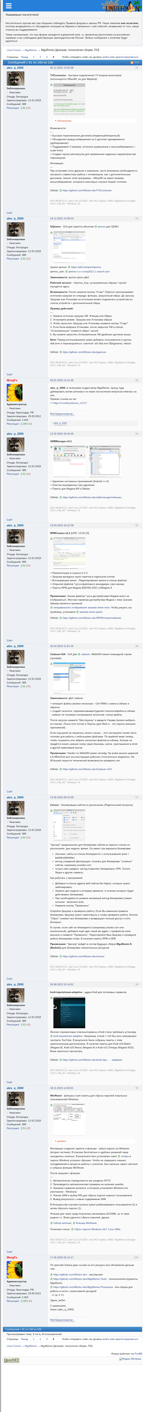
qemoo (102, 226)
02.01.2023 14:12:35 (62, 380)
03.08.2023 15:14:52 (62, 984)
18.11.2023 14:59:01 (61, 1088)
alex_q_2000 (15, 67)
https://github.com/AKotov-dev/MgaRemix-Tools (79, 1278)
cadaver (85, 654)
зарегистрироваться (126, 57)
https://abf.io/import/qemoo (86, 267)
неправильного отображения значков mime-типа (81, 607)
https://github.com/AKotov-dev (70, 1274)
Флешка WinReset (86, 1223)
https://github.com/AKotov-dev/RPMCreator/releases (92, 617)
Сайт (9, 212)
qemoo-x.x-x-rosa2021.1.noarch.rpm (89, 271)
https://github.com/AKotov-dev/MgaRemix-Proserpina (83, 1287)
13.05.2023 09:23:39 (62, 797)
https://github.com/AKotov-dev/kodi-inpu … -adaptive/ (92, 1059)
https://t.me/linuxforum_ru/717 (70, 403)
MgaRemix (31, 50)
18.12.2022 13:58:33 (62, 218)
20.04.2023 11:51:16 (61, 646)
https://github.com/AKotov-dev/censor (84, 956)
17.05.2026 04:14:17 (62, 1257)
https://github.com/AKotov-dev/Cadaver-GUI (87, 769)
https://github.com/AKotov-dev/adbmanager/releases (92, 497)
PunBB (138, 1353)
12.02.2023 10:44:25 (62, 433)
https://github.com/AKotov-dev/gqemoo (84, 352)
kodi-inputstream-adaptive (68, 1036)
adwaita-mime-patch (91, 611)
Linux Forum (14, 50)
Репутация (13, 108)
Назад (24, 57)
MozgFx (12, 380)
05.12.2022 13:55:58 (62, 67)
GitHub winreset (62, 1223)
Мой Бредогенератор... (62, 413)
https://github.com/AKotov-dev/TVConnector (87, 190)
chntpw (125, 1156)
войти (106, 57)
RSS (137, 62)
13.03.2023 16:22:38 (62, 525)
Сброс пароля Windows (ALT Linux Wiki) (97, 1229)
